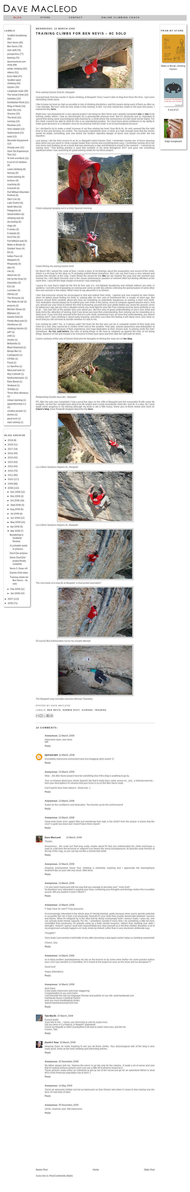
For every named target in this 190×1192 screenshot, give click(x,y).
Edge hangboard (173, 141)
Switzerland (13, 133)
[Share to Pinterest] (51, 716)
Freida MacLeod (15, 321)
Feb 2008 (15, 589)
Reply (48, 746)
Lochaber (12, 290)
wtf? (9, 332)
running (11, 121)
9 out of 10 (173, 109)
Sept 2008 (15, 505)
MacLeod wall (14, 370)
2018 (11, 444)
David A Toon (52, 1042)
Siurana (11, 113)
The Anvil (12, 117)
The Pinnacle (14, 298)
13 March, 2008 (66, 772)
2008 (11, 488)
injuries (11, 87)
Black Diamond (15, 347)
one (140, 114)
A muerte (11, 188)
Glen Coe (12, 199)
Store (45, 17)
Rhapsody (12, 264)
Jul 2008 (15, 513)
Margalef (11, 260)
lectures (11, 180)
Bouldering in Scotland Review (16, 538)
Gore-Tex (12, 110)
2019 (11, 440)
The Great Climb (15, 94)
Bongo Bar (12, 351)
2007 (11, 599)
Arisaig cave (13, 147)
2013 (11, 466)
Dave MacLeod (52, 837)
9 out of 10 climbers (17, 162)
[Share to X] (44, 716)
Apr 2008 (15, 526)
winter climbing (14, 68)
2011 (11, 475)
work (9, 136)
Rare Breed (13, 381)
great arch (12, 418)
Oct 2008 (15, 500)
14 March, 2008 (66, 955)
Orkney (10, 294)
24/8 (9, 336)
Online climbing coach (120, 17)
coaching (12, 184)
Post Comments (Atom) (61, 1176)
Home (96, 1169)
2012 (11, 470)
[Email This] (37, 716)
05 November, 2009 (68, 1105)
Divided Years (14, 248)
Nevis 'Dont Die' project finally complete (18, 560)
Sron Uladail (13, 129)
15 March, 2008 (65, 1016)
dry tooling (12, 222)
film (104, 276)
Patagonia (12, 210)
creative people (15, 411)
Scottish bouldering (17, 35)
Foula (10, 362)
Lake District (13, 203)
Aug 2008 (15, 509)
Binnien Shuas (14, 309)
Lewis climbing (14, 169)
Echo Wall (12, 76)
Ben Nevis (12, 46)
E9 (8, 252)
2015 (11, 457)
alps (9, 267)
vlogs (10, 225)
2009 (11, 483)
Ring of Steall (14, 106)
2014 (11, 462)
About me (12, 275)
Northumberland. (15, 378)
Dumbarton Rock (15, 102)
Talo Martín (50, 1016)
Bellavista (12, 343)
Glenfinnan (12, 324)
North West (12, 206)
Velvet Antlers (14, 214)
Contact (76, 17)
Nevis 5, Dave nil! (18, 568)
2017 (11, 449)
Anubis (10, 340)
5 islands (11, 233)
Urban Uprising (15, 400)
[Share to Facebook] (48, 716)
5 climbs (11, 229)
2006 (11, 603)
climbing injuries (15, 328)
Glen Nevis (12, 42)
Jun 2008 (15, 518)
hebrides (11, 98)
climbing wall (13, 218)
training (11, 57)
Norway (11, 173)
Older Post (149, 1169)
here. (53, 109)
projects (11, 305)
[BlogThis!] (41, 716)
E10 (9, 286)
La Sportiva (13, 366)
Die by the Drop (15, 279)
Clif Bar (11, 358)
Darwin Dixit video (19, 572)
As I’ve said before (59, 331)
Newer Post (42, 1169)
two (147, 114)
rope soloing (13, 422)
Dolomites (12, 282)
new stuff (11, 50)
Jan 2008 (15, 593)
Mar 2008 (15, 531)
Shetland (11, 385)
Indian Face (13, 256)
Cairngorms (13, 355)
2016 (11, 453)
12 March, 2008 (66, 735)
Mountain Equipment (17, 140)
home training (14, 177)
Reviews (11, 125)
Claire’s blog (42, 409)
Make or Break (14, 244)
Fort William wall (15, 241)
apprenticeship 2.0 (16, 404)
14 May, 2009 (65, 1085)
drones (10, 414)
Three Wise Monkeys (17, 393)
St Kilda (11, 389)
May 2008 (15, 522)
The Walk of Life (15, 301)
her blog (127, 338)
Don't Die (12, 237)
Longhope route (15, 91)
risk (9, 271)
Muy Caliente (14, 374)
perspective (13, 54)
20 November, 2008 (68, 1061)
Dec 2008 (15, 492)
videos (10, 72)
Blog (18, 17)
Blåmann (11, 313)
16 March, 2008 (68, 1042)
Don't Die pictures (19, 553)
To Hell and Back (15, 158)
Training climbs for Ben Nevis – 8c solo (19, 580)
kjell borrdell (51, 755)
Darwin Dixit (13, 317)
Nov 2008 (15, 496)
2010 (11, 479)
